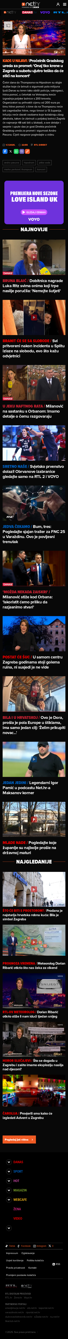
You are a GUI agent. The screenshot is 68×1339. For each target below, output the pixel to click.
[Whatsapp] (16, 151)
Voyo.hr (28, 1297)
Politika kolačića (35, 1260)
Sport (18, 1171)
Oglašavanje (28, 1253)
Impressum (12, 1253)
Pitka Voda (44, 162)
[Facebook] (5, 151)
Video (17, 1218)
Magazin (20, 1190)
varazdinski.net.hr (14, 1312)
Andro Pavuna (11, 162)
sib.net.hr (32, 1308)
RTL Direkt (40, 145)
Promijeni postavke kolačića (21, 1275)
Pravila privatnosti (15, 1267)
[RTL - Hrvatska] (11, 1286)
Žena (17, 1209)
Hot (16, 1180)
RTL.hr (8, 1297)
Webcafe (20, 1199)
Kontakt (32, 1267)
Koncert (41, 169)
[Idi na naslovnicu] (32, 8)
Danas (18, 1162)
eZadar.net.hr (41, 1316)
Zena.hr (18, 1297)
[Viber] (21, 151)
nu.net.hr (55, 1316)
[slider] (34, 48)
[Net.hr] (27, 1286)
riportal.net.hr (33, 1312)
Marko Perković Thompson (18, 169)
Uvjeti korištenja (14, 1260)
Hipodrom (29, 162)
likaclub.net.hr (12, 1321)
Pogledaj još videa (16, 1140)
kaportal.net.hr (46, 1308)
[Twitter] (10, 151)
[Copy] (27, 151)
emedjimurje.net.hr (15, 1308)
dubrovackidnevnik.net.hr (18, 1316)
